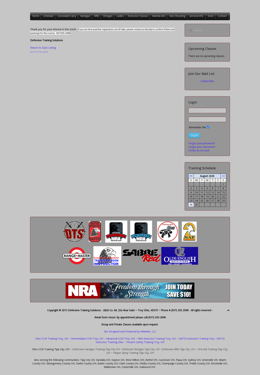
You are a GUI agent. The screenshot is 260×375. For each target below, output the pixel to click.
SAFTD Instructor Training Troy (196, 338)
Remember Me (197, 127)
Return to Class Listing (43, 47)
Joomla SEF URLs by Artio (39, 52)
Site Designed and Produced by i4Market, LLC (130, 331)
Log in (194, 135)
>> (223, 176)
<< (191, 176)
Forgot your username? (201, 146)
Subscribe (207, 81)
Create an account (198, 150)
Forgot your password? (201, 143)
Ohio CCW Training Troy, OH (51, 338)
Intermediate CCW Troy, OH (87, 338)
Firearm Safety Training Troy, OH (145, 342)
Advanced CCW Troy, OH (120, 338)
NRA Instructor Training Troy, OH (157, 338)
